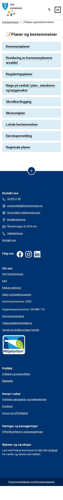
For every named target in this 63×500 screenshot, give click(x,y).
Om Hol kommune (12, 274)
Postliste (7, 406)
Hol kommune (10, 22)
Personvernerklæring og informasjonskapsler (31, 482)
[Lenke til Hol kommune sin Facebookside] (20, 254)
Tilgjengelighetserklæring (17, 323)
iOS (40, 450)
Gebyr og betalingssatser (16, 294)
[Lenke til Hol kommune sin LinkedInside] (38, 254)
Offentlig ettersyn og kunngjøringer (22, 431)
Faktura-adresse (11, 287)
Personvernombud (13, 316)
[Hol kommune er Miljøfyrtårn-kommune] (13, 344)
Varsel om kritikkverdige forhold (20, 329)
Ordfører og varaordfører (16, 374)
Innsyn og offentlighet (15, 413)
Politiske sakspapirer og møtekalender (24, 399)
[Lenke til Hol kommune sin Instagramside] (28, 254)
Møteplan (7, 380)
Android (52, 450)
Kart (4, 280)
